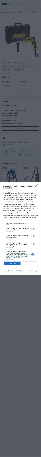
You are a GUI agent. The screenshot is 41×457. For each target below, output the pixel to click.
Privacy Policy (32, 271)
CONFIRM (12, 263)
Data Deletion (8, 271)
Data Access (20, 271)
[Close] (37, 186)
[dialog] (20, 228)
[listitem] (20, 224)
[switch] (33, 229)
